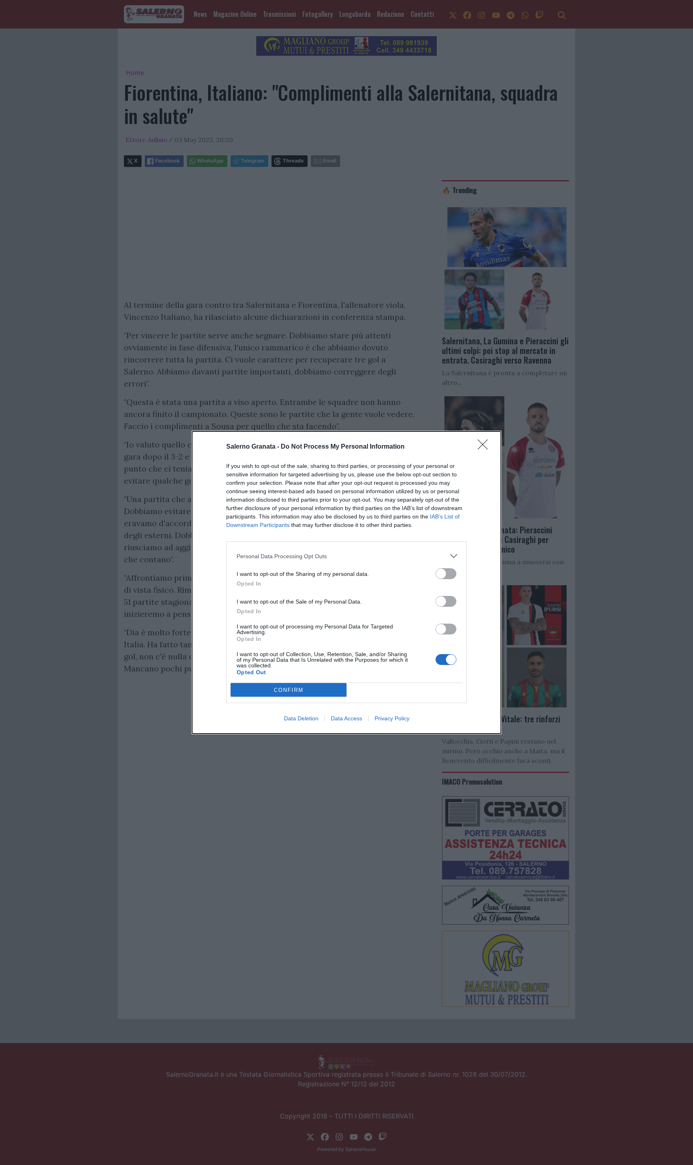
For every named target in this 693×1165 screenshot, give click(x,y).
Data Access (346, 718)
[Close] (485, 447)
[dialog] (346, 582)
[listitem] (346, 556)
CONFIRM (289, 690)
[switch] (446, 573)
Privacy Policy (392, 718)
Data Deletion (301, 718)
